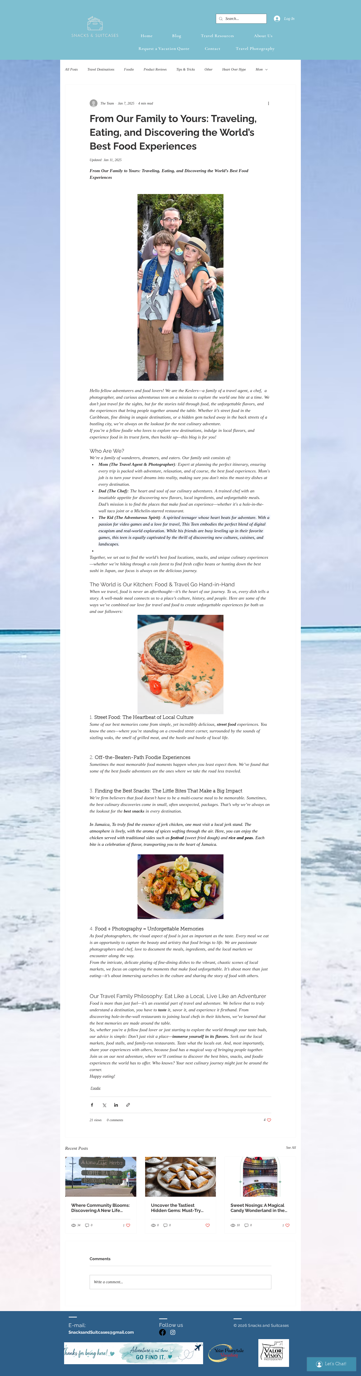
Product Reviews (155, 69)
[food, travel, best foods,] (180, 1177)
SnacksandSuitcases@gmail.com (101, 1332)
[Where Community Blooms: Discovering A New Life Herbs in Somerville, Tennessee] (100, 1177)
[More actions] (268, 103)
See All (291, 1147)
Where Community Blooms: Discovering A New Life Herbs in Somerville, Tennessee (100, 1208)
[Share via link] (128, 1105)
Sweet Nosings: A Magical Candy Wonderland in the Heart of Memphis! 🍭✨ (258, 1208)
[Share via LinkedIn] (116, 1105)
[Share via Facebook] (92, 1105)
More (259, 69)
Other (208, 69)
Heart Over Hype (234, 69)
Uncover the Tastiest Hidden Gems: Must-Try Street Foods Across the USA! (176, 1208)
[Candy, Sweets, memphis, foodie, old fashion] (260, 1177)
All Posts (71, 69)
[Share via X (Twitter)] (104, 1105)
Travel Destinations (100, 69)
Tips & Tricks (185, 69)
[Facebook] (162, 1332)
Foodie (129, 69)
